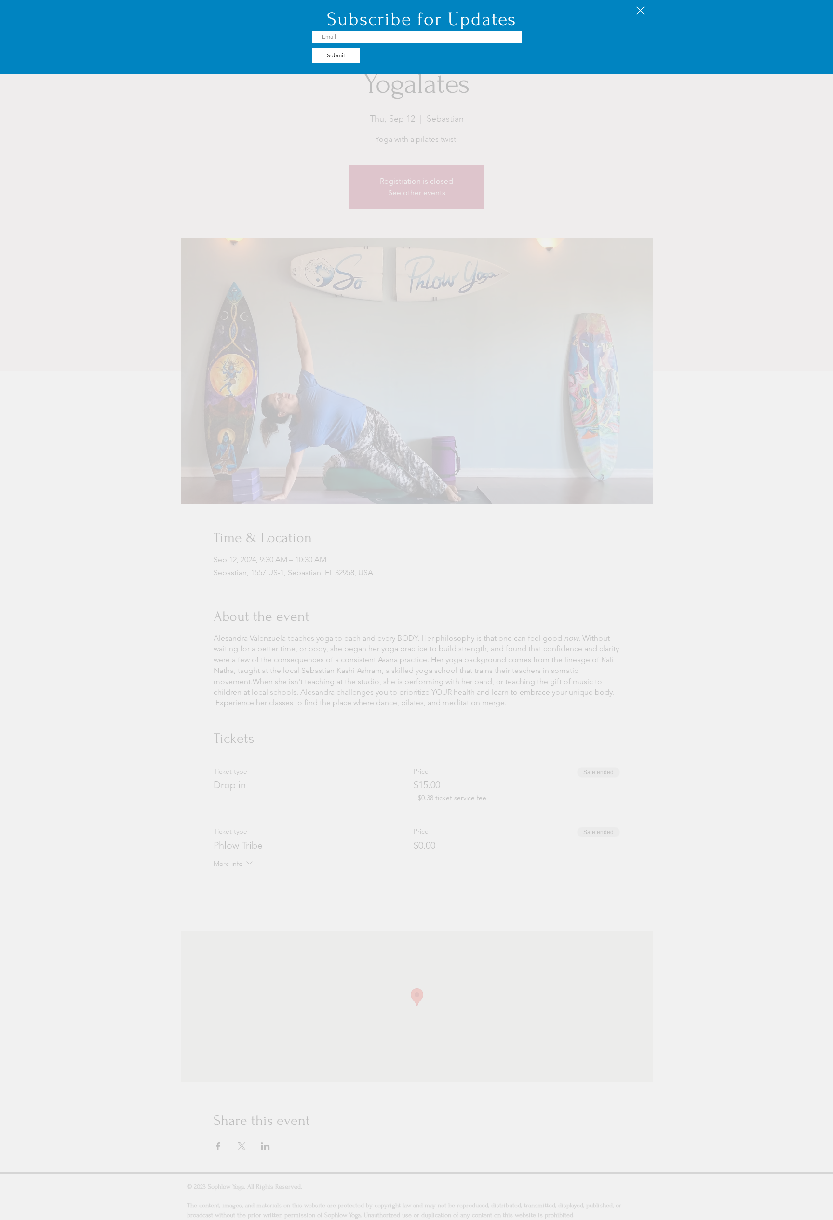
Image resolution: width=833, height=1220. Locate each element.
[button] (640, 10)
